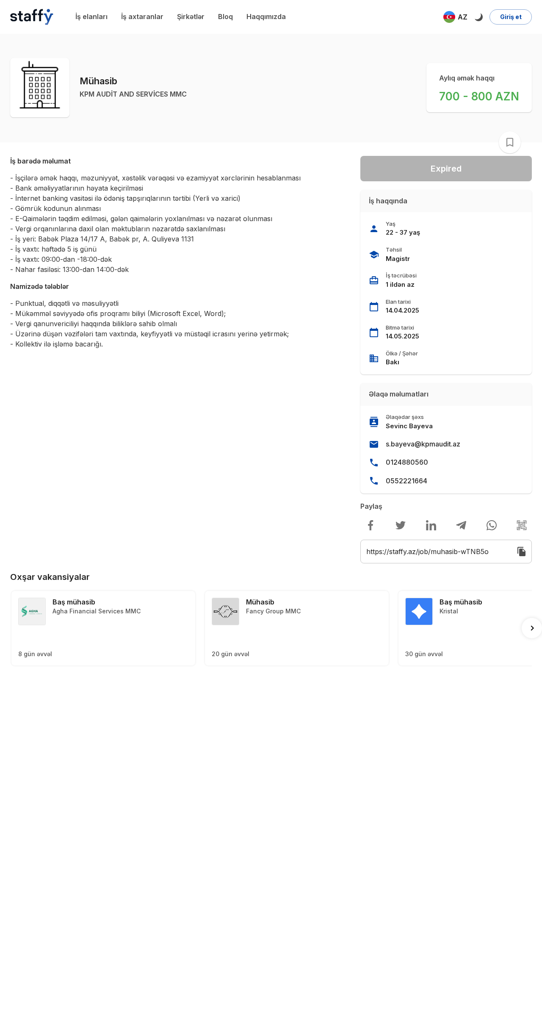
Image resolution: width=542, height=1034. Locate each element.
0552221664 (406, 481)
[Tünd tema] (478, 17)
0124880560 (407, 462)
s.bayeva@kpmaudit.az (423, 444)
